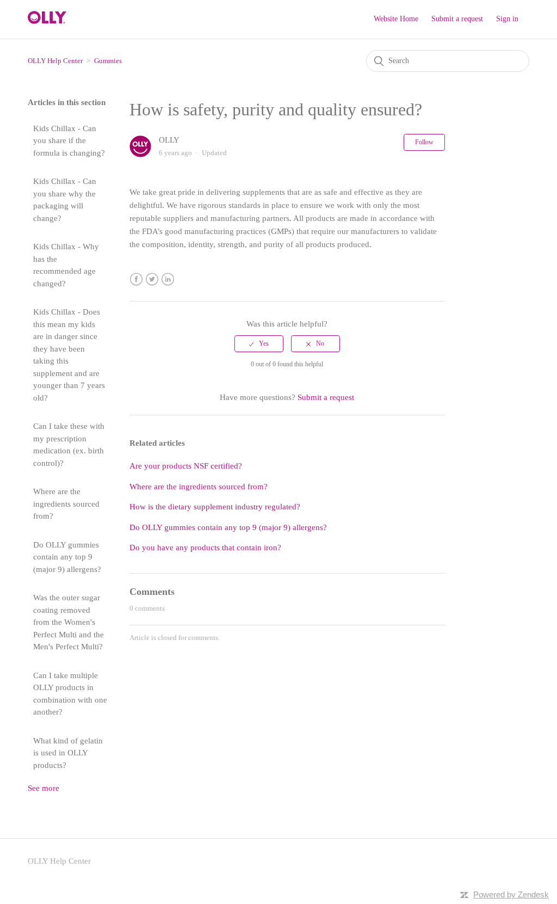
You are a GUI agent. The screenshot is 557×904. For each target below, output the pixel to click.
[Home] (47, 21)
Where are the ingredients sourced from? (66, 503)
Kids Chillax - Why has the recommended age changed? (66, 265)
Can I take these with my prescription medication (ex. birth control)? (68, 445)
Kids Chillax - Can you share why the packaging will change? (64, 200)
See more (43, 788)
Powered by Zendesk (511, 894)
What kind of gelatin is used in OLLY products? (68, 753)
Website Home (396, 19)
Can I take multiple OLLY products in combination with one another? (70, 694)
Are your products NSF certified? (185, 466)
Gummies (108, 61)
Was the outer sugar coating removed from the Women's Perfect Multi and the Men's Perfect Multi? (68, 622)
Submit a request (457, 19)
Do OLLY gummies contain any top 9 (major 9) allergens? (67, 557)
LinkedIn (168, 279)
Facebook (136, 279)
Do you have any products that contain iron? (205, 547)
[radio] (258, 343)
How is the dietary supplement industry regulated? (214, 506)
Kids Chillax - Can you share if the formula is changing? (69, 140)
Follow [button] (424, 142)
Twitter (152, 279)
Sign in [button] (507, 19)
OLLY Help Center (55, 61)
